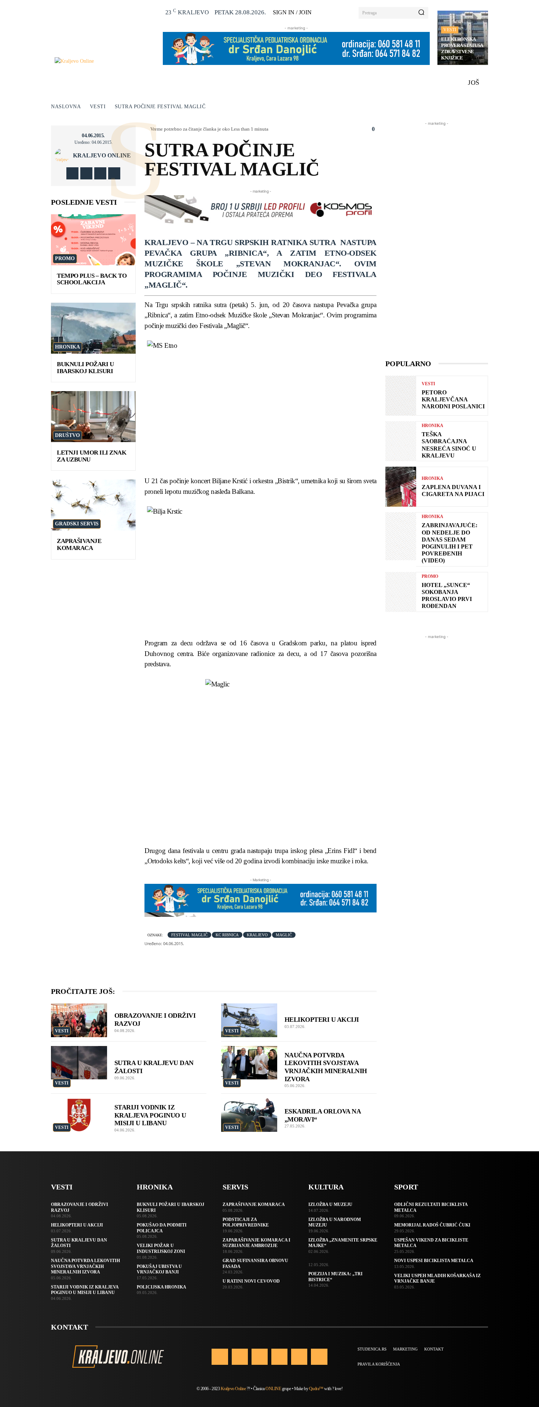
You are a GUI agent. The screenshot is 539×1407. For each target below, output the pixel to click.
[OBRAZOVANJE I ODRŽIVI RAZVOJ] (79, 1020)
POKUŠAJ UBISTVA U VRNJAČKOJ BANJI (159, 1269)
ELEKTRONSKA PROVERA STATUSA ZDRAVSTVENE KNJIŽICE (462, 48)
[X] (100, 173)
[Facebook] (72, 173)
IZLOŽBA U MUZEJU (330, 1204)
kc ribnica (227, 935)
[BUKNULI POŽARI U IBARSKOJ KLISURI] (93, 328)
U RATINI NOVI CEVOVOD (251, 1281)
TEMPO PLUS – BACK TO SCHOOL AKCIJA (91, 279)
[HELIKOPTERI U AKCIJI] (249, 1020)
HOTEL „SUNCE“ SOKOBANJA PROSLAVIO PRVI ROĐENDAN (447, 595)
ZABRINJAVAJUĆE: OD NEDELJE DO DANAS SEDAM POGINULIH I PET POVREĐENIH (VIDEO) (449, 543)
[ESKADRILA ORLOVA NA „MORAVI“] (249, 1115)
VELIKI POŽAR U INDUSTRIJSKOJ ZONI (161, 1248)
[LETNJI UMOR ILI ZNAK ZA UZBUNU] (93, 416)
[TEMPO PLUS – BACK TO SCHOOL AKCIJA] (93, 239)
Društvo (67, 435)
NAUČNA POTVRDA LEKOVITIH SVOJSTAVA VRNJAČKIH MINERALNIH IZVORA (85, 1266)
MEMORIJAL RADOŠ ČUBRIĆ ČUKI (432, 1225)
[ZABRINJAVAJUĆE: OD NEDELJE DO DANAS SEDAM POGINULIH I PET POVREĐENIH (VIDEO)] (400, 536)
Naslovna (66, 106)
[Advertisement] (436, 237)
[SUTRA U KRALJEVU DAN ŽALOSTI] (79, 1063)
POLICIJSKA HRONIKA (161, 1287)
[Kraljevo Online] (105, 61)
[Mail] (279, 1357)
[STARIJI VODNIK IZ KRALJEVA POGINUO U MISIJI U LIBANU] (79, 1115)
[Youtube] (114, 173)
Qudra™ (316, 1388)
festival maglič (189, 935)
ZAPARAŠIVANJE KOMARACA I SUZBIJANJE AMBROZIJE (256, 1243)
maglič (284, 935)
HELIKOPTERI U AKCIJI (322, 1019)
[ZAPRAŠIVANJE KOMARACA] (93, 505)
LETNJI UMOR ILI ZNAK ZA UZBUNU (91, 456)
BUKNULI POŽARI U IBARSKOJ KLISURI (85, 368)
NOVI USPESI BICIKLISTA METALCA (433, 1260)
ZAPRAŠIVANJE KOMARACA (79, 544)
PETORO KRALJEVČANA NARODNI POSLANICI (453, 399)
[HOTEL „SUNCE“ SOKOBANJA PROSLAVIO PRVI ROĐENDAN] (400, 592)
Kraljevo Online (102, 155)
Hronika (67, 347)
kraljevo (257, 935)
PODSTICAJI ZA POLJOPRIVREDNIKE (246, 1222)
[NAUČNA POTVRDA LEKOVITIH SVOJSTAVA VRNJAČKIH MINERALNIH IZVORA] (249, 1063)
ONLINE (273, 1388)
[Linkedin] (260, 1357)
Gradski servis (77, 523)
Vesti (449, 29)
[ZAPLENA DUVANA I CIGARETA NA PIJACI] (400, 487)
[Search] (421, 13)
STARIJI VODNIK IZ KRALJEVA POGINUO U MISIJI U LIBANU (150, 1115)
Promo (65, 258)
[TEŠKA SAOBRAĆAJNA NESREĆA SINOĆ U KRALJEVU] (400, 441)
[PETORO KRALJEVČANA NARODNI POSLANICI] (400, 396)
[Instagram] (86, 173)
